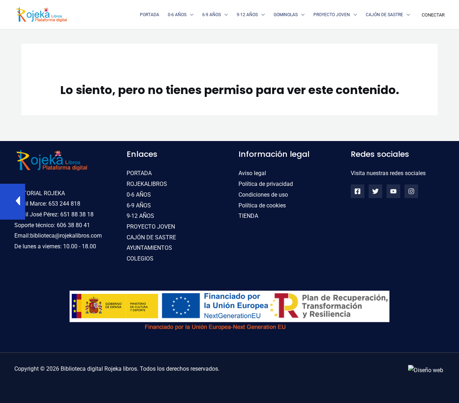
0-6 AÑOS (139, 194)
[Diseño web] (426, 369)
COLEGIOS (140, 258)
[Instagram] (411, 191)
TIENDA (248, 215)
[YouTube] (393, 191)
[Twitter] (375, 191)
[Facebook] (357, 191)
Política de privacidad (265, 184)
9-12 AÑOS (140, 215)
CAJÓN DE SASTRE (151, 237)
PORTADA (139, 173)
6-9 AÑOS (139, 205)
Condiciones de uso (263, 194)
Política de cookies (262, 205)
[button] (190, 14)
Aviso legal (252, 173)
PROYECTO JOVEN (151, 226)
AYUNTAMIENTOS (149, 247)
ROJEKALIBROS (147, 184)
